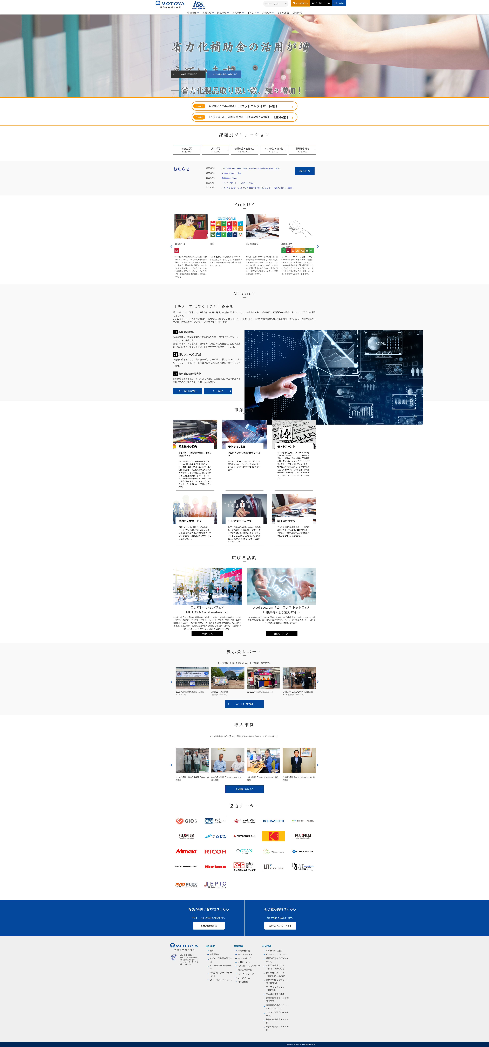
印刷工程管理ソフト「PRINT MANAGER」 (276, 967)
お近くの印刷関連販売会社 (221, 960)
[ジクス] (186, 821)
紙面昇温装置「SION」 (276, 994)
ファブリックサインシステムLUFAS (221, 245)
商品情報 (221, 12)
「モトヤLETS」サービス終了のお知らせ (238, 183)
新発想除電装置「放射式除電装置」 (277, 999)
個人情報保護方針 (187, 955)
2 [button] (239, 93)
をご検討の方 (186, 150)
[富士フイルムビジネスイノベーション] (303, 836)
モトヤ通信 (283, 12)
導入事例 (236, 12)
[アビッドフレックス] (186, 885)
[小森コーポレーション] (274, 821)
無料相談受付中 (302, 3)
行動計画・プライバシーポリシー (221, 974)
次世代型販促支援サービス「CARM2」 (277, 981)
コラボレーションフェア (249, 966)
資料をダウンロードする (280, 925)
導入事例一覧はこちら (244, 789)
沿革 (212, 951)
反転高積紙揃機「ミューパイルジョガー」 (277, 1007)
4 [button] (246, 93)
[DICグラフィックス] (303, 821)
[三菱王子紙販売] (245, 836)
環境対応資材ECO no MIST (180, 245)
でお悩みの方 (273, 150)
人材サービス (244, 962)
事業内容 (206, 12)
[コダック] (274, 836)
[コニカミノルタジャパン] (303, 851)
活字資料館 (243, 982)
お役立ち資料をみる (189, 74)
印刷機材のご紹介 (274, 951)
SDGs (283, 244)
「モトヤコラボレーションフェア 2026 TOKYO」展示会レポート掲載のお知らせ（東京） (258, 188)
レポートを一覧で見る (244, 704)
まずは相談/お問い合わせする (225, 74)
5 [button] (250, 93)
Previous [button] (171, 246)
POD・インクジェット (276, 954)
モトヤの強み (218, 391)
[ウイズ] (274, 851)
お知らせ (266, 12)
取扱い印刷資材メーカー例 (277, 1028)
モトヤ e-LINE (244, 958)
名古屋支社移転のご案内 (231, 173)
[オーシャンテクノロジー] (245, 851)
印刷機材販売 (244, 951)
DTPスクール (251, 244)
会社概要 (191, 12)
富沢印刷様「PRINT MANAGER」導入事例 (226, 778)
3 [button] (242, 93)
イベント (251, 12)
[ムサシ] (215, 836)
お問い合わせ (339, 3)
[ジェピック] (215, 885)
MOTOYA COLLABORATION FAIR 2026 (189, 693)
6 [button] (253, 93)
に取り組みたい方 (244, 150)
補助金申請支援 (245, 970)
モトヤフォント (245, 954)
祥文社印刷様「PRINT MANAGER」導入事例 (190, 778)
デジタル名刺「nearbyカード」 (277, 1014)
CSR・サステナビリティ (221, 980)
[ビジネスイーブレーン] (303, 867)
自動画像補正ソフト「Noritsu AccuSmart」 (276, 974)
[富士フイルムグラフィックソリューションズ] (186, 836)
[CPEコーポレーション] (215, 821)
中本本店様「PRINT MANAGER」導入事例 (297, 778)
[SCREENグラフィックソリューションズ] (186, 867)
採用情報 (297, 12)
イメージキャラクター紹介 (221, 967)
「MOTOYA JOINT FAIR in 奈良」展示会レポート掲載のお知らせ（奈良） (251, 168)
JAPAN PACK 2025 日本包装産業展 (296, 693)
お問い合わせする (209, 925)
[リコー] (215, 851)
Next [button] (317, 246)
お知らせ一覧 (306, 171)
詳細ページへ (207, 634)
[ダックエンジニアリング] (245, 867)
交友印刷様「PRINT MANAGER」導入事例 (262, 778)
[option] (244, 56)
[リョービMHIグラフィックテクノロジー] (245, 821)
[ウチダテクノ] (274, 867)
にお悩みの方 (215, 150)
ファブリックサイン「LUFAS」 (275, 988)
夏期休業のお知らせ (230, 178)
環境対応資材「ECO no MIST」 (277, 960)
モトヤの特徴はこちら (187, 391)
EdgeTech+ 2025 (219, 693)
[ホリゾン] (215, 867)
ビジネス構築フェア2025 (260, 693)
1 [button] (235, 93)
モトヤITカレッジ (246, 974)
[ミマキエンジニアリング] (186, 851)
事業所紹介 (215, 954)
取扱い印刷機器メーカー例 (277, 1021)
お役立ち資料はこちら (321, 3)
